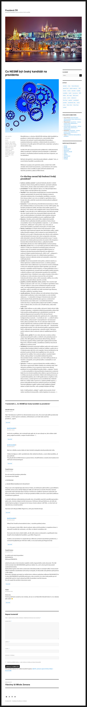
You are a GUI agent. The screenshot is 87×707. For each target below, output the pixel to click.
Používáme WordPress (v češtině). (19, 701)
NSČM (65, 153)
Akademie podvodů (68, 151)
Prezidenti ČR (11, 10)
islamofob (10, 144)
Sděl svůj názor (67, 156)
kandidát (14, 144)
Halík (11, 143)
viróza (12, 154)
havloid (6, 144)
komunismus (10, 146)
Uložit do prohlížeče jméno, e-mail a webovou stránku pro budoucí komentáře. (24, 662)
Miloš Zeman (10, 147)
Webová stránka (9, 655)
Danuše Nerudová (75, 86)
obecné (6, 140)
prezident (12, 152)
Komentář (8, 621)
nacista (12, 149)
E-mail (7, 648)
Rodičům (66, 154)
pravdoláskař (7, 152)
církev (10, 142)
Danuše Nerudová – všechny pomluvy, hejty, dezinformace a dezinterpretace (72, 119)
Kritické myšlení (67, 149)
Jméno (7, 641)
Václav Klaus (7, 154)
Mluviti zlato (66, 150)
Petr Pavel (65, 100)
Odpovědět (8, 422)
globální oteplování (73, 88)
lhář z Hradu (69, 95)
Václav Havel (11, 153)
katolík (6, 146)
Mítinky (65, 146)
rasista (6, 153)
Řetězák (65, 147)
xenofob (6, 156)
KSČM (6, 147)
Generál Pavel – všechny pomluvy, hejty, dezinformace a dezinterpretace (72, 123)
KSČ (15, 146)
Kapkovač (66, 157)
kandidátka (65, 93)
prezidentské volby (71, 102)
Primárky (66, 158)
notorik (6, 150)
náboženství (7, 149)
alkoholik (7, 142)
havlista (13, 143)
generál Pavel (65, 88)
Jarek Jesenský (8, 136)
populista (10, 150)
